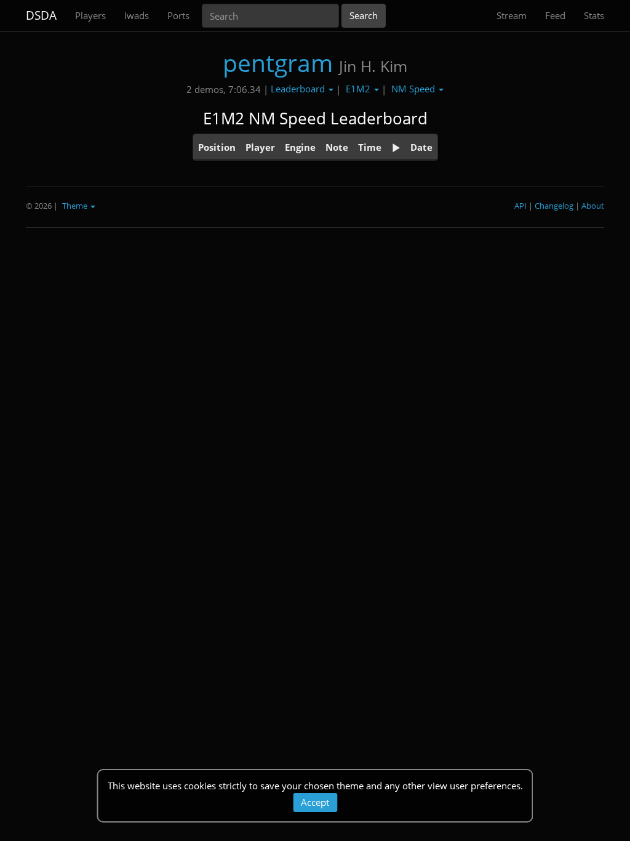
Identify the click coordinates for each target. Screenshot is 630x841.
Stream (511, 15)
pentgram (278, 62)
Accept (315, 802)
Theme (75, 205)
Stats (594, 15)
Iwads (136, 15)
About (592, 205)
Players (90, 15)
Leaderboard (299, 88)
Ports (178, 15)
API (520, 205)
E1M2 (359, 88)
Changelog (554, 205)
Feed (555, 15)
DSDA (41, 15)
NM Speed (414, 88)
